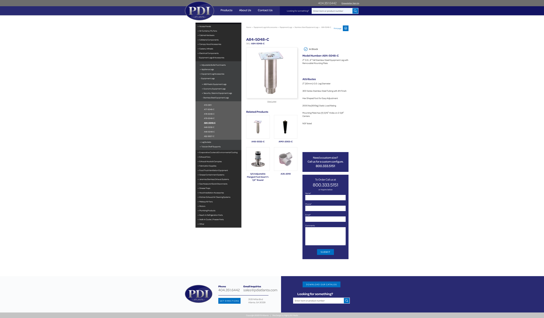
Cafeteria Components (209, 39)
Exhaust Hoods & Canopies (210, 161)
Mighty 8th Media (291, 315)
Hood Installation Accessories (211, 192)
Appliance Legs (207, 69)
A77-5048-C (209, 109)
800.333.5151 (325, 166)
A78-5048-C (209, 113)
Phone (308, 204)
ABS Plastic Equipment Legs (215, 84)
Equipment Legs (208, 78)
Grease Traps (204, 188)
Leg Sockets (206, 142)
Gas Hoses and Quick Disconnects (213, 183)
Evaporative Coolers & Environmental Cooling (218, 152)
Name (308, 193)
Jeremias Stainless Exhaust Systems (214, 179)
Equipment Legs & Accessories (211, 57)
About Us (245, 10)
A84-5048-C (209, 122)
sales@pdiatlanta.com (260, 289)
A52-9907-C (209, 136)
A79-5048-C (209, 118)
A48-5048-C (209, 131)
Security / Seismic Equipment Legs (218, 93)
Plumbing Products (207, 210)
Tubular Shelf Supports (211, 146)
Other (201, 224)
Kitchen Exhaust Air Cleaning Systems (214, 197)
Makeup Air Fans (206, 201)
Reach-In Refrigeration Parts (211, 215)
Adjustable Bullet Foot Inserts (213, 65)
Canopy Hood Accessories (210, 44)
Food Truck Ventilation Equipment (213, 170)
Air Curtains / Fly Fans (208, 30)
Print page (337, 28)
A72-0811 (208, 105)
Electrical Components (209, 53)
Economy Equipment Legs (215, 88)
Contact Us (265, 10)
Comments (310, 225)
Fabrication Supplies (207, 165)
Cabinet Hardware (206, 35)
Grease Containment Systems (211, 174)
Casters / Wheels (206, 48)
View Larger (271, 101)
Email (308, 214)
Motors (202, 206)
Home (248, 27)
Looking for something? (298, 10)
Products (226, 10)
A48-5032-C (209, 127)
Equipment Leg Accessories (212, 73)
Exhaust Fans (204, 156)
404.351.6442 (327, 3)
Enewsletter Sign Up (350, 3)
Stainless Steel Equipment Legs (216, 97)
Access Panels (205, 26)
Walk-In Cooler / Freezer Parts (211, 219)
